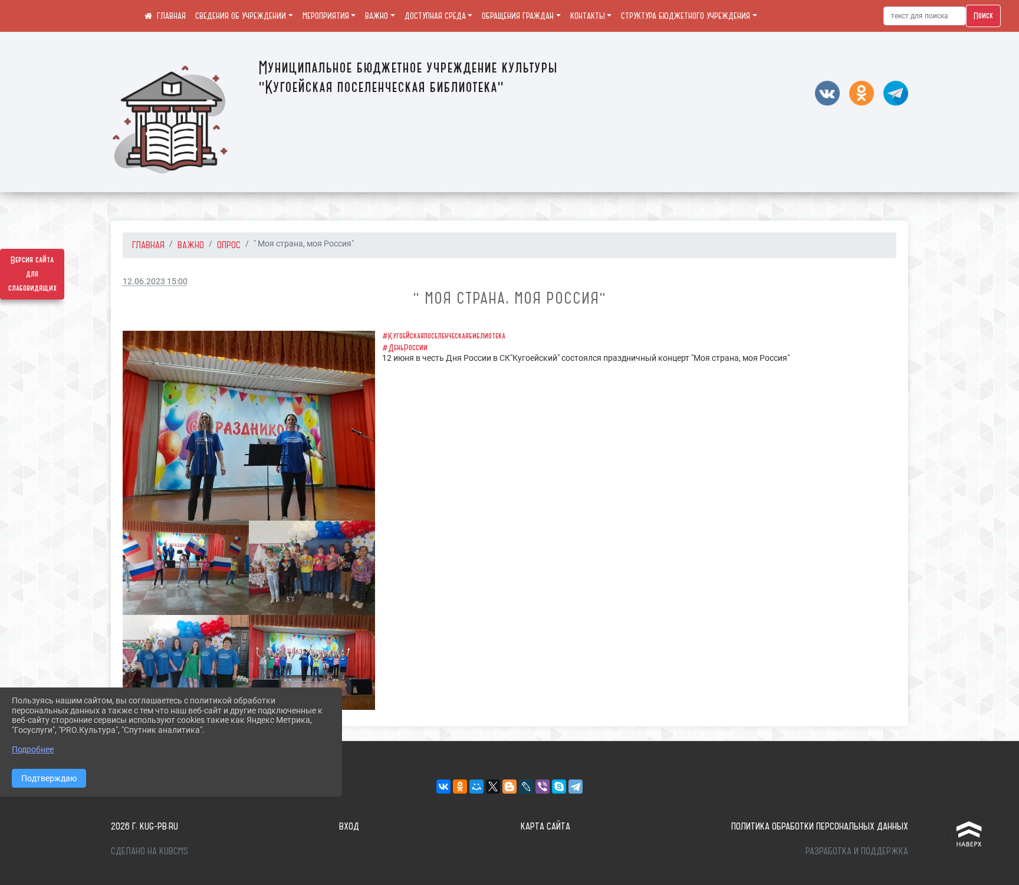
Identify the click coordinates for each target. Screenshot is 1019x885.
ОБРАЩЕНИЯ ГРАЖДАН (518, 16)
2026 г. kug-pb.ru (144, 826)
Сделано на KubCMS (149, 851)
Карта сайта (545, 826)
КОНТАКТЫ (587, 16)
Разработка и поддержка (857, 851)
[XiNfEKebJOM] (312, 662)
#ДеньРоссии (405, 348)
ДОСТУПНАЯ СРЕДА (435, 16)
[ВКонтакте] (443, 786)
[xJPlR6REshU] (186, 662)
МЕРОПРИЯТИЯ (326, 16)
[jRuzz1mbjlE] (249, 425)
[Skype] (559, 786)
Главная (148, 245)
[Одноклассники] (460, 786)
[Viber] (542, 786)
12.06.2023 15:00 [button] (155, 282)
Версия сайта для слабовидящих (32, 274)
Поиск (983, 16)
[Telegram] (575, 786)
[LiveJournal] (526, 786)
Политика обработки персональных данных (819, 826)
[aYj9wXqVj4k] (312, 568)
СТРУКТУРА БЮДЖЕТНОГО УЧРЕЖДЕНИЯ (685, 16)
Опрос (229, 245)
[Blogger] (509, 786)
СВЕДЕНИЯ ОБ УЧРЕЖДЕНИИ (240, 16)
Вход (349, 826)
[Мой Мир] (476, 786)
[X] (493, 786)
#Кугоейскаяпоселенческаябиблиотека (443, 336)
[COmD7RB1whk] (186, 568)
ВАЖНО (376, 16)
